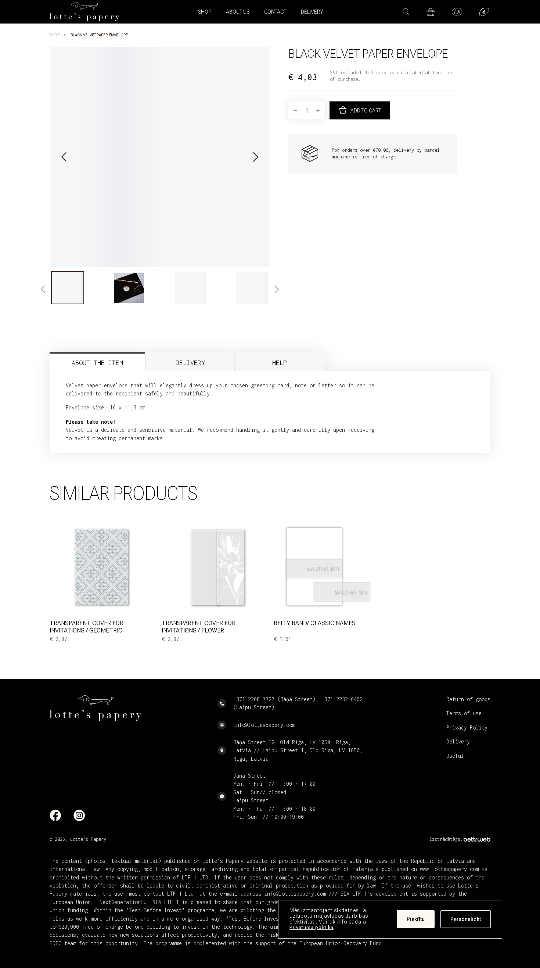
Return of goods (468, 699)
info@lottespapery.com (264, 725)
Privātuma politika (311, 928)
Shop (55, 35)
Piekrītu (416, 919)
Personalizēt (465, 919)
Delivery (312, 12)
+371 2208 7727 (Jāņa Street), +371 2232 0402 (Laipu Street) (298, 703)
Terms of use (464, 713)
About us (237, 12)
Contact (275, 12)
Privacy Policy (466, 727)
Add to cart (365, 111)
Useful (455, 756)
